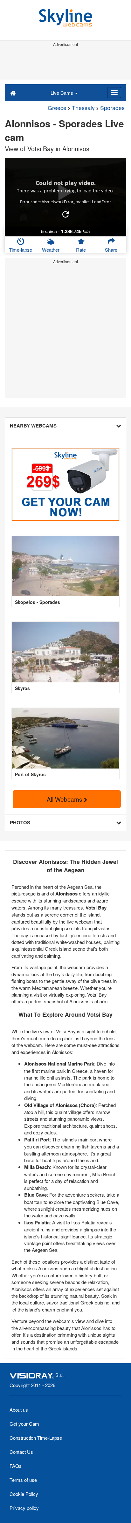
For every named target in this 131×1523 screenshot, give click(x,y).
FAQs (16, 1465)
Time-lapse (20, 249)
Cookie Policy (24, 1493)
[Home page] (13, 92)
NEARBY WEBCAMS (33, 425)
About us (19, 1409)
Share (111, 249)
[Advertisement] (65, 63)
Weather (50, 249)
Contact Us (21, 1451)
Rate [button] (81, 249)
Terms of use (23, 1479)
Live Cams (62, 92)
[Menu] (114, 92)
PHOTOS (20, 822)
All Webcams (65, 799)
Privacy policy (24, 1507)
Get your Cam (24, 1423)
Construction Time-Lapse (36, 1437)
